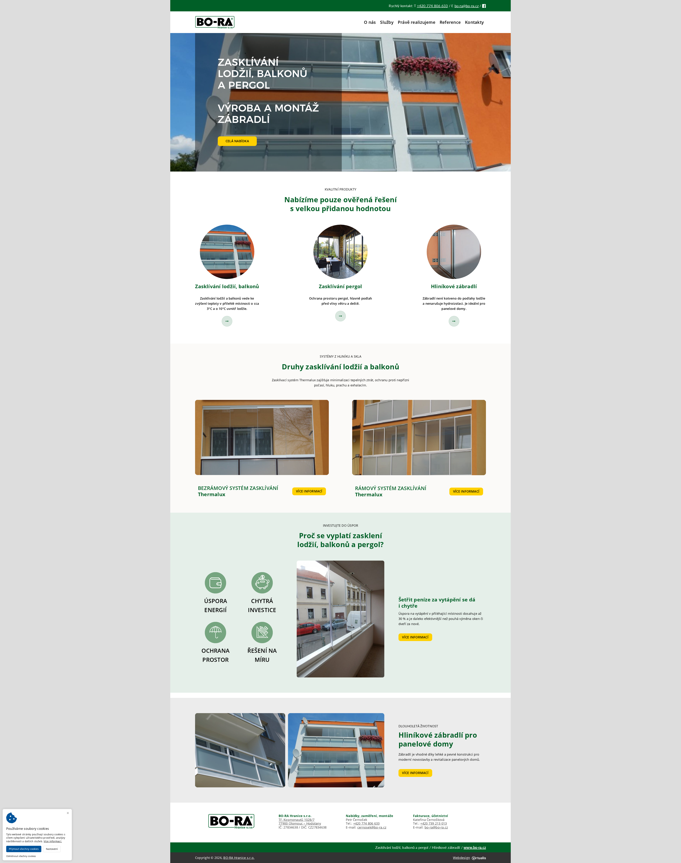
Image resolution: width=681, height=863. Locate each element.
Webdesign (461, 858)
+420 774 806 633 (432, 6)
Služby (386, 22)
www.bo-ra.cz (475, 847)
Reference (450, 22)
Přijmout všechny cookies (24, 849)
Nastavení (52, 849)
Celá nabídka (237, 141)
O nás (370, 22)
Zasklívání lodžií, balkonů (227, 286)
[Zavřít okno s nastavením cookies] (68, 813)
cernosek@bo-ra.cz (371, 827)
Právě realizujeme (416, 22)
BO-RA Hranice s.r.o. (238, 858)
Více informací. (53, 841)
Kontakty (474, 22)
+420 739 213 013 (433, 823)
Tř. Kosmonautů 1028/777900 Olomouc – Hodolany (300, 822)
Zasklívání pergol (340, 286)
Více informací (309, 491)
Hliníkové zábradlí (454, 286)
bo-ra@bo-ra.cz (467, 6)
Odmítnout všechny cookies (21, 856)
